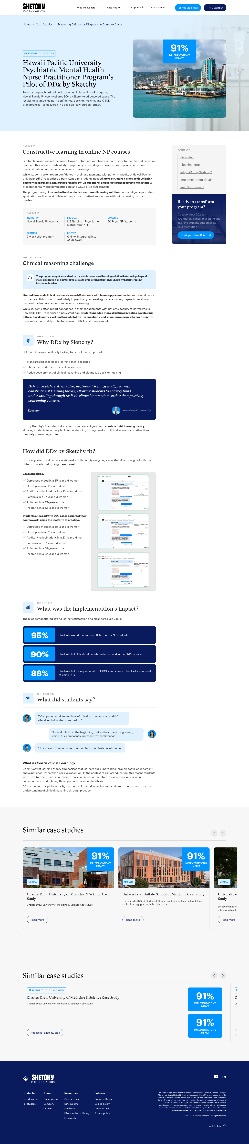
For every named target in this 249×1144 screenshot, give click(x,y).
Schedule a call (188, 7)
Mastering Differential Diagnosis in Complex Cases (90, 24)
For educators (30, 1099)
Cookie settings (103, 1099)
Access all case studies (45, 1032)
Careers (48, 1108)
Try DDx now (215, 7)
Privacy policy (102, 1113)
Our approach (51, 1099)
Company (49, 1103)
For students (30, 1103)
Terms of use (102, 1108)
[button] (87, 7)
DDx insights (71, 1103)
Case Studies (44, 24)
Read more (37, 919)
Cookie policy (102, 1103)
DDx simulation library (76, 1113)
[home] (34, 7)
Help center (70, 1118)
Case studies (71, 1099)
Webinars (69, 1108)
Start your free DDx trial (196, 235)
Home (26, 24)
